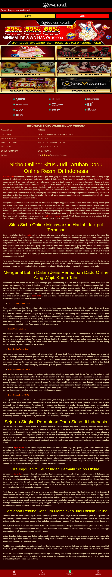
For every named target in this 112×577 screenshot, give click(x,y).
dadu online (37, 296)
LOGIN (82, 16)
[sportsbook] (28, 69)
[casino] (84, 69)
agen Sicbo (19, 448)
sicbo (29, 235)
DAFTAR (28, 16)
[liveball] (84, 85)
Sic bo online (16, 474)
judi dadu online (52, 216)
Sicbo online (8, 177)
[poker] (28, 85)
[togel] (28, 52)
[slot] (84, 52)
